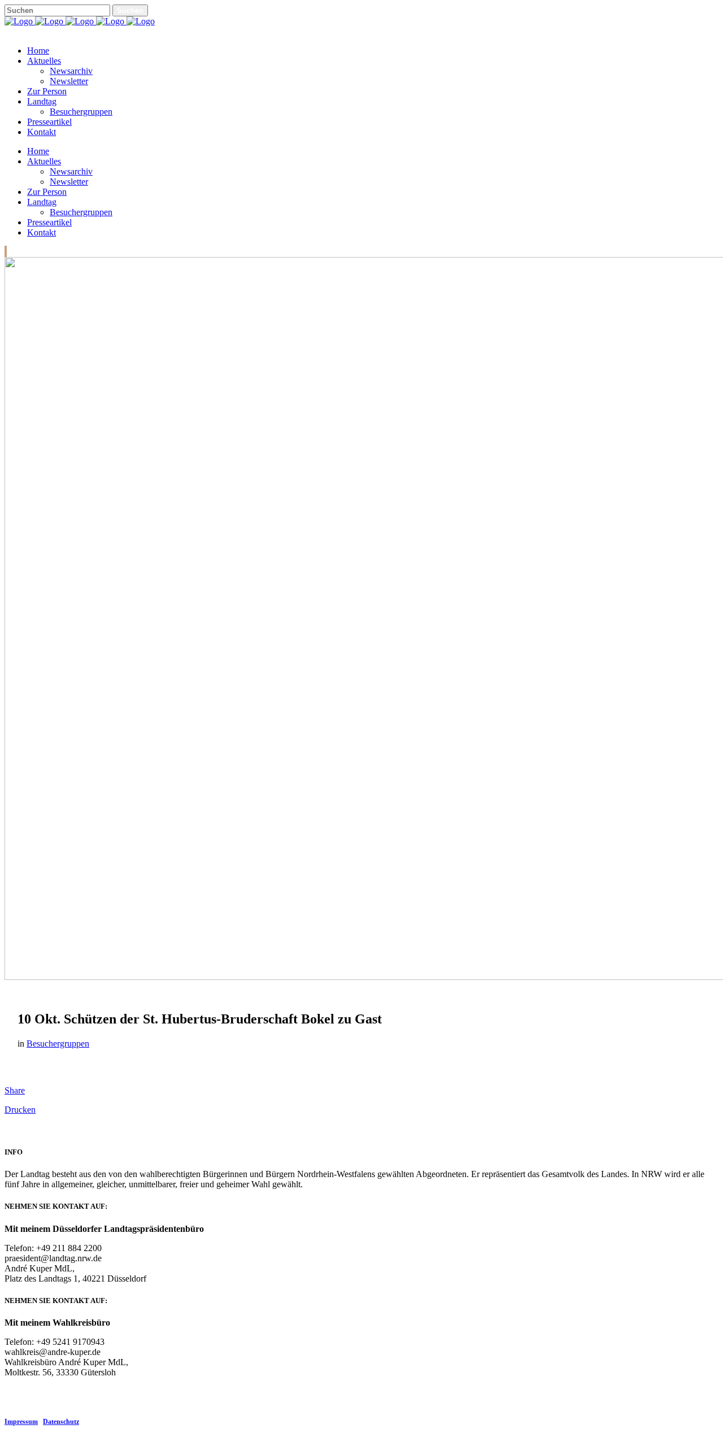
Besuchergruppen (58, 1043)
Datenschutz (61, 1422)
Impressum (21, 1422)
